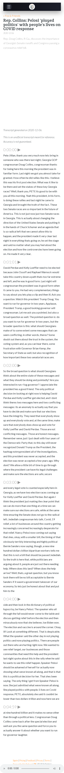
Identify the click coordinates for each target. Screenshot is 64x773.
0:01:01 (12, 261)
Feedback (31, 760)
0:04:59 (12, 706)
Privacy (40, 760)
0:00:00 (12, 149)
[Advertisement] (32, 86)
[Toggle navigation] (9, 7)
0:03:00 (12, 482)
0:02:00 (12, 365)
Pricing (22, 760)
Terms (47, 760)
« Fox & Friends (11, 15)
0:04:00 (12, 598)
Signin (15, 760)
